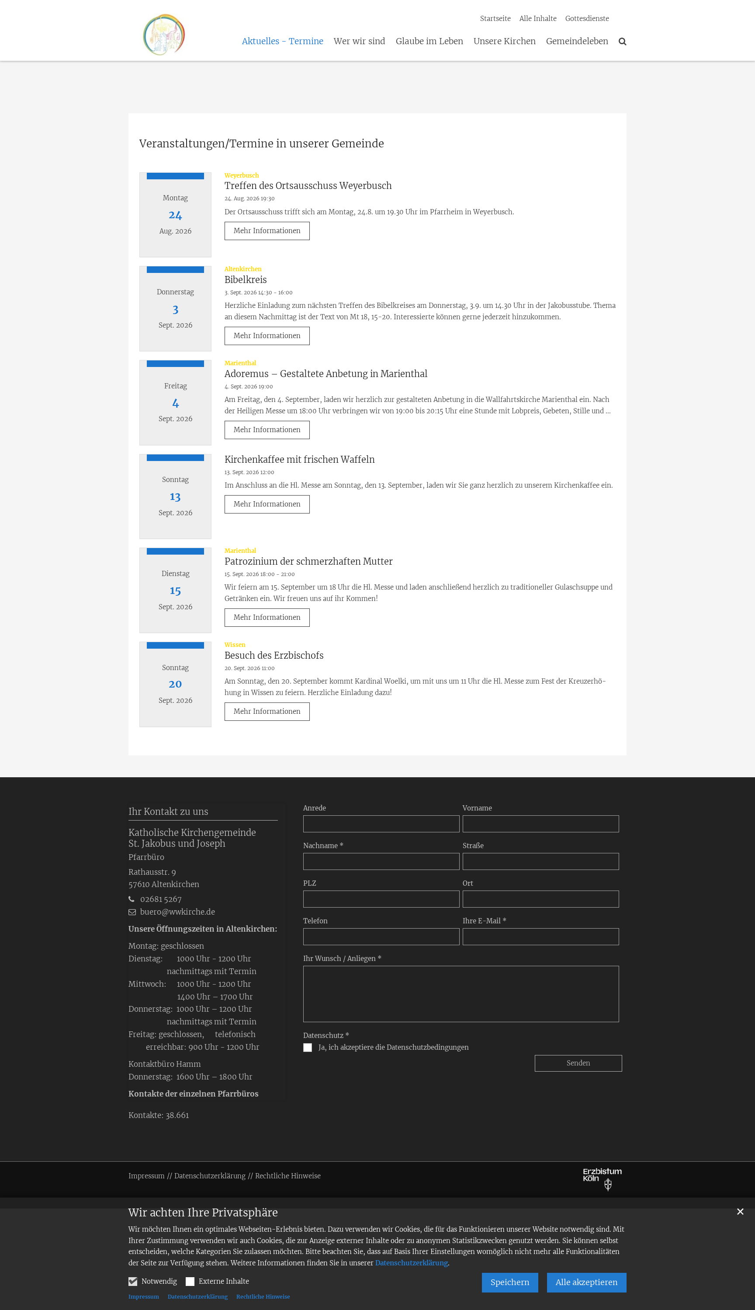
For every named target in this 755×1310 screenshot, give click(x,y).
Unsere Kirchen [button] (505, 41)
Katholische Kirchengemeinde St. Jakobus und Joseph (192, 838)
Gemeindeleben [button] (577, 41)
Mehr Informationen (267, 231)
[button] (623, 43)
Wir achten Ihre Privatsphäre (203, 1212)
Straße (473, 846)
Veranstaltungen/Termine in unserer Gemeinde (261, 143)
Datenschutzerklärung (411, 1263)
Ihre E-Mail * (485, 921)
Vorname (477, 808)
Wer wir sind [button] (359, 41)
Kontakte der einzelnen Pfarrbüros (193, 1094)
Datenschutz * (326, 1035)
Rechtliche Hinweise (263, 1296)
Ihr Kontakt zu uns (168, 811)
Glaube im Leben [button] (429, 41)
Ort (468, 883)
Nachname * (323, 846)
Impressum (143, 1296)
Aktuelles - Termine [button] (282, 41)
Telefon (315, 921)
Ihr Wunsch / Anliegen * (342, 958)
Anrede (314, 808)
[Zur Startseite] (153, 33)
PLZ (309, 883)
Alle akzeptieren (587, 1282)
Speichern (510, 1282)
